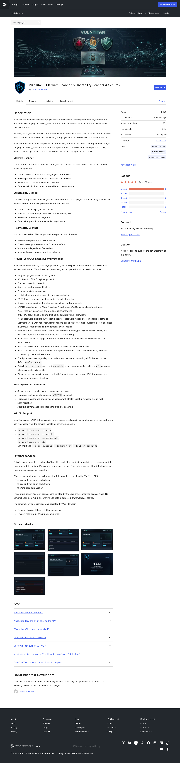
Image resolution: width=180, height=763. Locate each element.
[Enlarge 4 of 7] (75, 532)
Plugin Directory (18, 13)
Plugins (46, 727)
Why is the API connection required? (31, 629)
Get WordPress (167, 4)
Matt (143, 723)
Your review (126, 212)
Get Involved (113, 719)
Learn (77, 719)
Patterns (46, 732)
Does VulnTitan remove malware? (30, 637)
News (13, 723)
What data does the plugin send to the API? (35, 621)
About (13, 719)
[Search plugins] (38, 22)
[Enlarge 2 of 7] (41, 555)
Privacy (14, 732)
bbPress (144, 727)
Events (110, 723)
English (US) (161, 140)
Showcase (47, 719)
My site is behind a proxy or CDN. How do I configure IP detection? (47, 654)
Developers (80, 727)
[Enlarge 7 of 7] (109, 556)
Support (162, 101)
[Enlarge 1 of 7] (41, 532)
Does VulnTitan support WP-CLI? (30, 646)
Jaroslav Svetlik (39, 89)
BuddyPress (146, 732)
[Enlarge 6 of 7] (109, 532)
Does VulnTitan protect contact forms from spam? (38, 662)
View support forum (130, 234)
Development (66, 101)
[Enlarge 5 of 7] (75, 557)
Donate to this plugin (131, 260)
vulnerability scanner (157, 157)
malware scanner (158, 152)
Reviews (33, 101)
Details (19, 101)
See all (163, 212)
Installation (48, 101)
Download (160, 87)
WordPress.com (148, 719)
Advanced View (128, 164)
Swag (111, 732)
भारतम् (38, 746)
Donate (112, 727)
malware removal (158, 146)
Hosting (14, 727)
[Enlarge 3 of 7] (41, 580)
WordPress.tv (82, 732)
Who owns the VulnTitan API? (28, 612)
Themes (46, 723)
